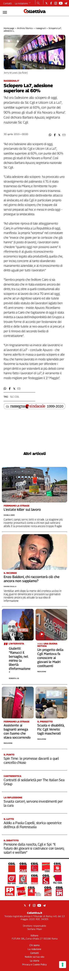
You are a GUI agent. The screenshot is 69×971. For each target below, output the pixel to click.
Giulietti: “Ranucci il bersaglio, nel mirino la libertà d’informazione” (20, 660)
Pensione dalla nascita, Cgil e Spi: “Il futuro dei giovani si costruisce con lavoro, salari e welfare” (34, 848)
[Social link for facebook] (51, 3)
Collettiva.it (34, 912)
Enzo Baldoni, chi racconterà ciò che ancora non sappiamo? (31, 579)
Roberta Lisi (14, 678)
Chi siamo (34, 945)
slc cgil (14, 396)
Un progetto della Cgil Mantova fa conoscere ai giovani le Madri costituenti (50, 658)
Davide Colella (10, 586)
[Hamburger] (5, 12)
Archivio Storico (25, 28)
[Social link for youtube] (61, 3)
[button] (50, 135)
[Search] (38, 3)
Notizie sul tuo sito (34, 956)
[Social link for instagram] (55, 3)
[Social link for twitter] (46, 3)
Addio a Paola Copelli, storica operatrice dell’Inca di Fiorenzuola (33, 825)
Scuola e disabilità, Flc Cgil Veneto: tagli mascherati (50, 729)
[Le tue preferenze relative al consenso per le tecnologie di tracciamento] (62, 964)
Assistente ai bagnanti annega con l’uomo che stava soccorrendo (17, 731)
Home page (9, 28)
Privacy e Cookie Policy (34, 964)
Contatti (7, 3)
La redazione (21, 3)
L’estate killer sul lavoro (22, 509)
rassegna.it (41, 28)
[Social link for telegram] (65, 3)
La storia (34, 960)
